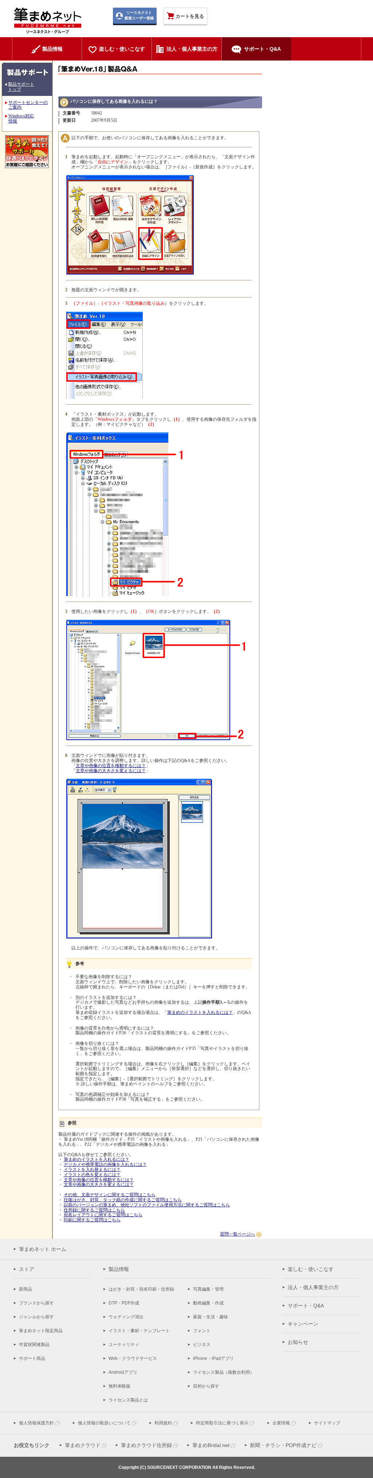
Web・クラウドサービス (133, 1358)
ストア (26, 1269)
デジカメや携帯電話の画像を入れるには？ (105, 1164)
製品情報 (119, 1269)
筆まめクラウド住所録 (146, 1445)
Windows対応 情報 (21, 118)
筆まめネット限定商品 (41, 1330)
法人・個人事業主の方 (313, 1287)
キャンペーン (303, 1324)
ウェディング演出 (126, 1316)
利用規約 (163, 1423)
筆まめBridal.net (210, 1445)
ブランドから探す (36, 1303)
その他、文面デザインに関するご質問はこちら (110, 1194)
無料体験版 (119, 1386)
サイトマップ (327, 1423)
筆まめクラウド (83, 1445)
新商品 (25, 1289)
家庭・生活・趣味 (210, 1316)
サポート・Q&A (306, 1305)
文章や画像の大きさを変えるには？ (111, 770)
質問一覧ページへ (237, 1234)
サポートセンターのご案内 (28, 105)
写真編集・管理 (208, 1289)
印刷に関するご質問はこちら (92, 1219)
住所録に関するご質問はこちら (94, 1210)
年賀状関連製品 (34, 1344)
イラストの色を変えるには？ (92, 1174)
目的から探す (206, 1386)
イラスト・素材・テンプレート (139, 1330)
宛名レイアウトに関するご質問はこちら (103, 1214)
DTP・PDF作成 (124, 1303)
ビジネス (202, 1344)
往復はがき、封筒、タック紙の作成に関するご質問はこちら (123, 1199)
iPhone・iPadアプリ (213, 1358)
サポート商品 (32, 1358)
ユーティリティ (124, 1344)
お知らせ (298, 1342)
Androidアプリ (123, 1372)
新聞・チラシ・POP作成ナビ (283, 1445)
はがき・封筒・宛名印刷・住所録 (141, 1289)
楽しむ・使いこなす (311, 1269)
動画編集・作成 (208, 1303)
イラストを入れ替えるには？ (92, 1169)
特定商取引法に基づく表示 (222, 1423)
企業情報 (281, 1423)
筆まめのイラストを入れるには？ (200, 1012)
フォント (202, 1330)
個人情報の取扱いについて (104, 1423)
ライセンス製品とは (128, 1400)
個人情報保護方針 (36, 1423)
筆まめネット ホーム (42, 1249)
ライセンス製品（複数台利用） (223, 1372)
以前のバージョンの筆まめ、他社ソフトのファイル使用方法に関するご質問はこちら (147, 1204)
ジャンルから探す (36, 1316)
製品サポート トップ (21, 87)
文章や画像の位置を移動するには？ (111, 765)
